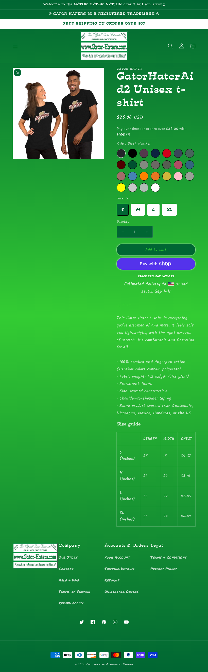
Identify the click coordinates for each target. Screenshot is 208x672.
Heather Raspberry (178, 164)
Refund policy (71, 602)
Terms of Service (74, 591)
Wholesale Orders (122, 591)
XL (169, 208)
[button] (15, 45)
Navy (155, 153)
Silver (132, 187)
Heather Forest (189, 153)
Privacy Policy (163, 568)
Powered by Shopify (119, 664)
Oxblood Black (144, 153)
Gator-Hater (95, 664)
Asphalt (155, 164)
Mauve (121, 176)
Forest (132, 164)
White (155, 187)
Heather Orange (144, 176)
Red (166, 153)
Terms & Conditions (168, 557)
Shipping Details (119, 568)
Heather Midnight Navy (178, 153)
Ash (144, 187)
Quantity (123, 222)
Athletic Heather (189, 176)
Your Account (117, 557)
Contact (66, 568)
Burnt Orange (155, 176)
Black (132, 153)
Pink (178, 176)
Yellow (121, 187)
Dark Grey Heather (144, 164)
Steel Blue (132, 176)
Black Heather (121, 153)
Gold (166, 176)
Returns (112, 579)
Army (166, 164)
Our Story (68, 557)
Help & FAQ (69, 579)
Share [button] (127, 305)
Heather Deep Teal (189, 164)
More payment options (156, 276)
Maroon (121, 164)
